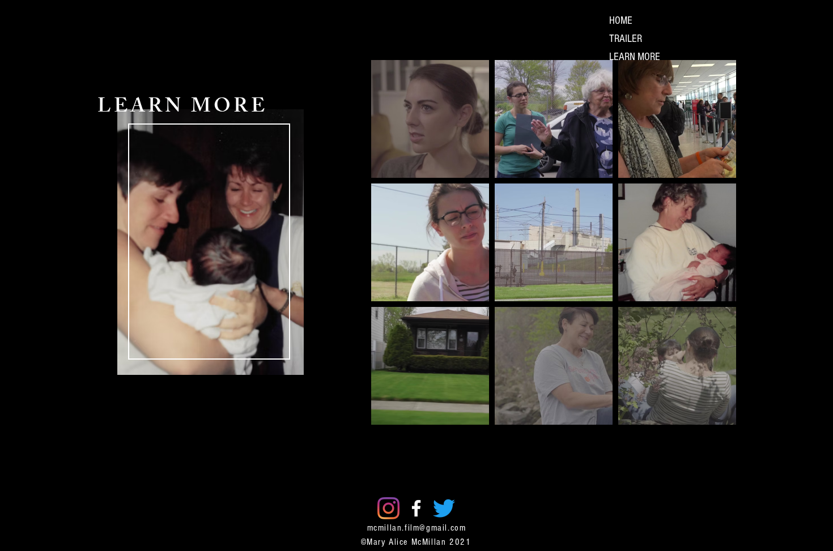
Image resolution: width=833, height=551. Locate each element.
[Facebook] (416, 508)
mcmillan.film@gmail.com (416, 528)
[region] (209, 279)
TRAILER (625, 39)
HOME (620, 21)
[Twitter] (444, 508)
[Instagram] (388, 508)
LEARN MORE (634, 57)
